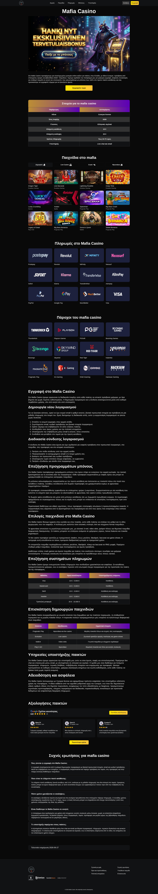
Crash (90, 165)
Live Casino (65, 165)
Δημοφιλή (39, 165)
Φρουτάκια (116, 165)
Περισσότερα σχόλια (79, 742)
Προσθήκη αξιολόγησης (118, 712)
